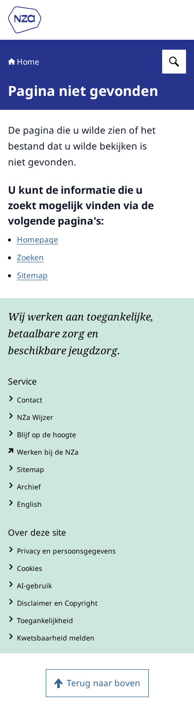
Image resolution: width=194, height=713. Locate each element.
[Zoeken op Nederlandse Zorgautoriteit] (174, 62)
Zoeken (30, 257)
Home (28, 61)
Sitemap (32, 275)
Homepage (37, 239)
